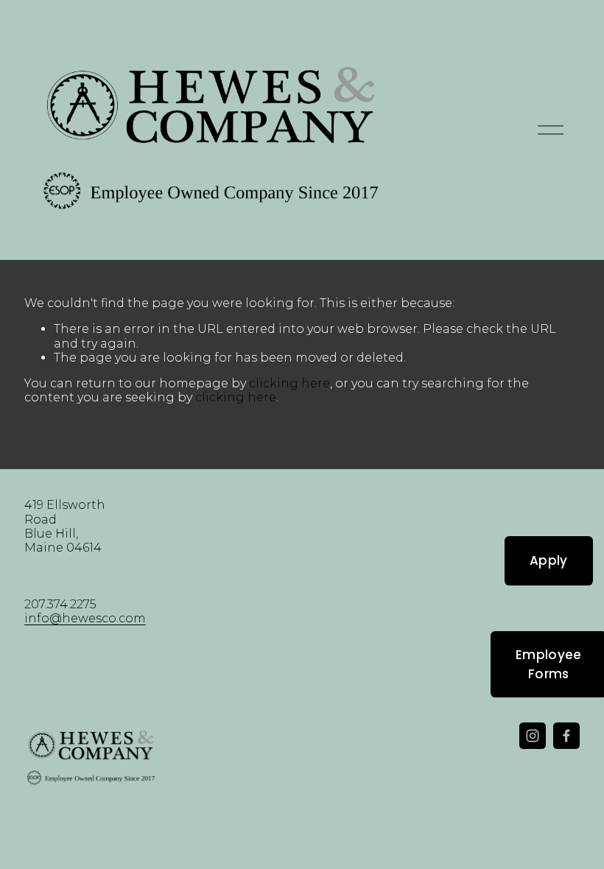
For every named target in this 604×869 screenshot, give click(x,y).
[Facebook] (566, 735)
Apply (549, 560)
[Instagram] (532, 735)
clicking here (289, 383)
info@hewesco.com (85, 618)
